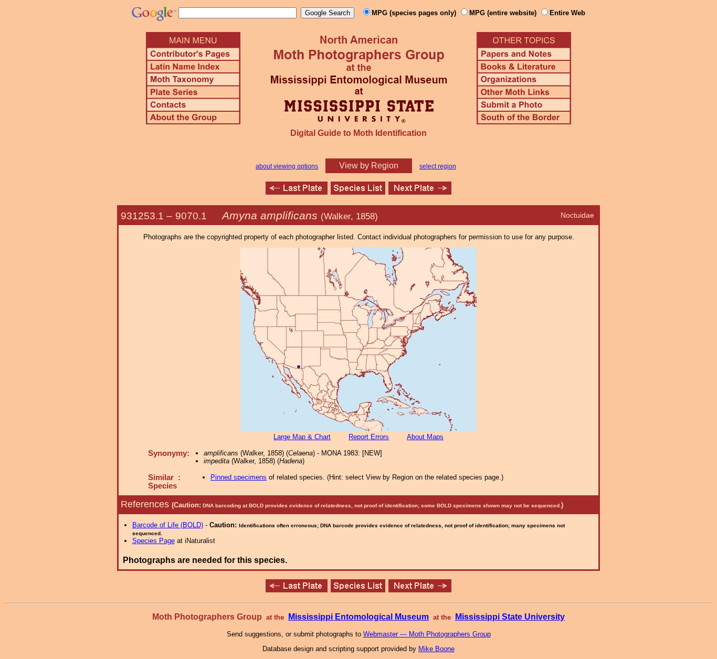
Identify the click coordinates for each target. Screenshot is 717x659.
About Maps (425, 437)
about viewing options (287, 166)
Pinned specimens (238, 477)
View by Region (368, 165)
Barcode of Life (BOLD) (167, 525)
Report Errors (369, 437)
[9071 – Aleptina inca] (419, 191)
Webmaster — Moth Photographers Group (427, 634)
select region (437, 166)
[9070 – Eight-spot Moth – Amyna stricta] (297, 191)
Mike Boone (436, 649)
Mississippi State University (510, 616)
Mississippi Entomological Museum (358, 616)
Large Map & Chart (302, 437)
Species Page (153, 541)
